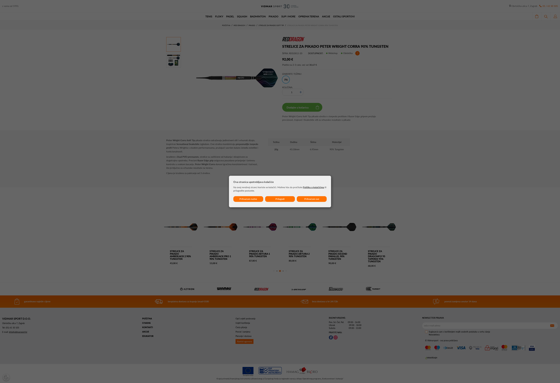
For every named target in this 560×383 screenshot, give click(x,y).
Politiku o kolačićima (313, 187)
